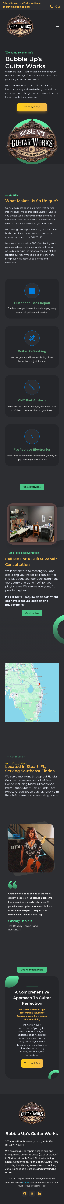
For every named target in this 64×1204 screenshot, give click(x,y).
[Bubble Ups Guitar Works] (20, 26)
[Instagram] (32, 1194)
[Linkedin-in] (39, 1194)
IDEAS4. (26, 1182)
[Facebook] (25, 1194)
